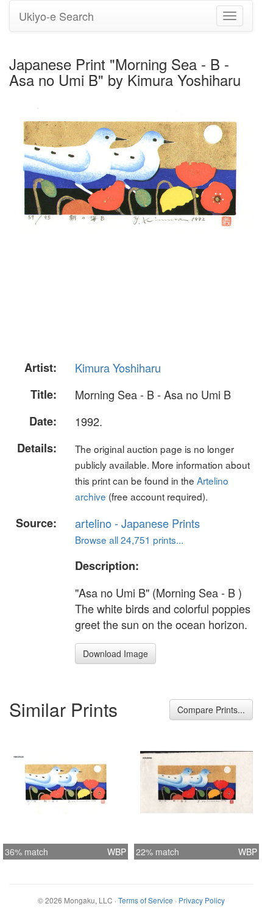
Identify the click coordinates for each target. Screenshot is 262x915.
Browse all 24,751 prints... (129, 539)
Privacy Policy (202, 900)
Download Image (115, 653)
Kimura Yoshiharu (118, 368)
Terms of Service (145, 900)
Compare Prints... (211, 709)
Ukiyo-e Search (56, 16)
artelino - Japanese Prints (137, 523)
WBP (116, 852)
